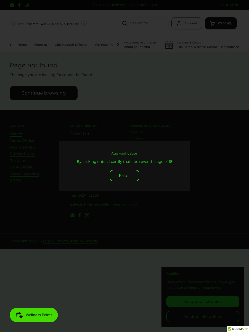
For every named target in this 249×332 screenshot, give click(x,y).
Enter (124, 175)
